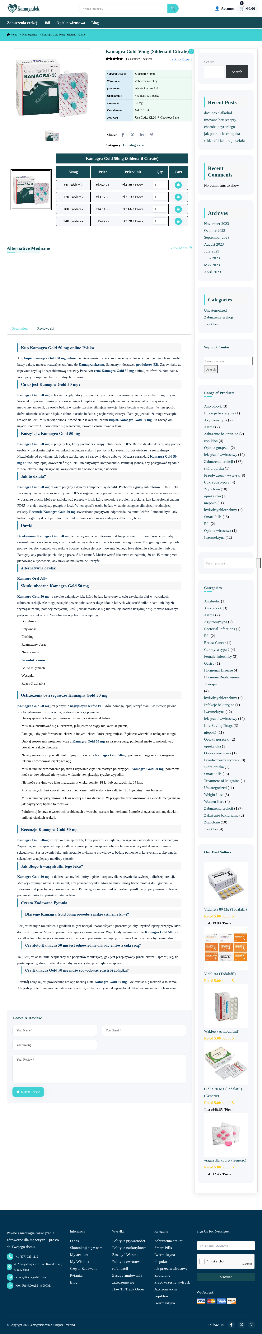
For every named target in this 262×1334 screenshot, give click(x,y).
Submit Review (30, 1091)
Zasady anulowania (127, 1275)
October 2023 (214, 230)
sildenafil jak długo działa (224, 140)
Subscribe (226, 1277)
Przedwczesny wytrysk (222, 475)
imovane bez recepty (220, 120)
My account (79, 1254)
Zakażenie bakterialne (221, 434)
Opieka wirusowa (70, 23)
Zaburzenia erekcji (23, 23)
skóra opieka (214, 468)
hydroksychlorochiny (220, 510)
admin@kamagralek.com (31, 1277)
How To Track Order (128, 1289)
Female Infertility (218, 656)
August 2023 (214, 244)
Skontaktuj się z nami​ (87, 1248)
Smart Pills (213, 517)
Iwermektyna (214, 537)
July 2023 (211, 251)
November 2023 (216, 223)
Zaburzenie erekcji (218, 317)
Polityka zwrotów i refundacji (127, 1264)
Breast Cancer (215, 642)
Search (209, 62)
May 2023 (212, 265)
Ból (47, 23)
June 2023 (212, 258)
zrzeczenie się (123, 1282)
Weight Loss (213, 794)
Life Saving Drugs (218, 725)
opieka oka (212, 496)
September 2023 (216, 237)
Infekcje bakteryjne (219, 413)
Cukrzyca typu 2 (217, 482)
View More (179, 248)
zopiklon (211, 324)
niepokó (210, 503)
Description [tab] (20, 328)
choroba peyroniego (219, 127)
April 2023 (212, 272)
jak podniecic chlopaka (222, 133)
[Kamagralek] (23, 8)
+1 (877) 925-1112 (27, 1256)
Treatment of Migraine (222, 781)
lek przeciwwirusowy (220, 454)
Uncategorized (29, 34)
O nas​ (74, 1241)
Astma (209, 427)
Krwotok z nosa (33, 660)
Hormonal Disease (218, 670)
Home (13, 34)
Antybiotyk (213, 406)
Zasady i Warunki (126, 1254)
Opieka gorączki (217, 447)
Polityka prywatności (128, 1241)
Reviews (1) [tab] (45, 328)
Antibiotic (212, 601)
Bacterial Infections (219, 629)
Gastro (209, 663)
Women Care (214, 801)
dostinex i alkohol (218, 113)
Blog (95, 23)
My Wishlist (79, 1261)
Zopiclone (212, 489)
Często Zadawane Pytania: (83, 1271)
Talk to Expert (181, 59)
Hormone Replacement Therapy (222, 680)
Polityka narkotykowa (129, 1248)
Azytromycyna (215, 420)
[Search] (258, 563)
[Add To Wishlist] (191, 51)
